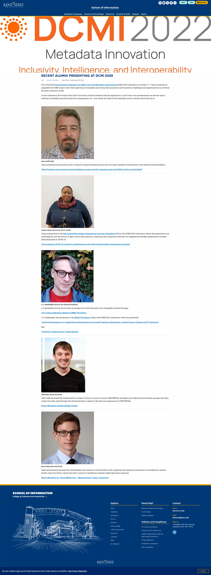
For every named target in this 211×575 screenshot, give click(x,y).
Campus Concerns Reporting (151, 530)
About (113, 508)
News (112, 540)
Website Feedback (148, 515)
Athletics (113, 522)
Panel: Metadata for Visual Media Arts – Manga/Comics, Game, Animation (75, 477)
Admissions (114, 515)
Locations (114, 536)
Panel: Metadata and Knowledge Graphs (59, 406)
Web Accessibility (147, 547)
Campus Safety (115, 526)
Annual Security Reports (150, 527)
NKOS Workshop (82, 317)
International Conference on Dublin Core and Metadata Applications (86, 85)
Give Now (202, 2)
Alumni (113, 519)
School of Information (105, 7)
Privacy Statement (148, 540)
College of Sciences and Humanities (28, 496)
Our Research (115, 544)
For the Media (146, 512)
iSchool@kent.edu (181, 517)
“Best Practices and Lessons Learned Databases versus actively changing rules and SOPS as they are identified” (91, 169)
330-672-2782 (178, 511)
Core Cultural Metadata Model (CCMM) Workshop (63, 313)
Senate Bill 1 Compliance (150, 543)
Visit (191, 2)
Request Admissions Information (152, 508)
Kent (42, 80)
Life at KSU (114, 533)
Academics (114, 512)
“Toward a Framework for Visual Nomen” (60, 331)
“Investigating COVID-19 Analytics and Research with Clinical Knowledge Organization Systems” (85, 244)
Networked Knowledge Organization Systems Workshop (89, 233)
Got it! (203, 571)
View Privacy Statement (77, 571)
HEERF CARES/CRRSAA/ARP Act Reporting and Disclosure (152, 535)
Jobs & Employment (117, 529)
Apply (183, 2)
